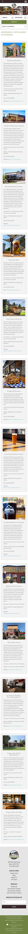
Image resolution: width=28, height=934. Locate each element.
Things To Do (14, 873)
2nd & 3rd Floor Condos (14, 893)
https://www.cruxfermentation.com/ (12, 487)
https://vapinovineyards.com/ (15, 726)
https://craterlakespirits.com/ (15, 785)
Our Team (14, 879)
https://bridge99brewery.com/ (15, 419)
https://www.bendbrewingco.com (12, 225)
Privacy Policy (20, 920)
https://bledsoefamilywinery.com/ (12, 613)
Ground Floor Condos (14, 889)
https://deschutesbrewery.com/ (16, 101)
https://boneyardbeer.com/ (14, 290)
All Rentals (14, 886)
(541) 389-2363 (14, 866)
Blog (14, 875)
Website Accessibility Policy (11, 920)
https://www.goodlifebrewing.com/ (12, 556)
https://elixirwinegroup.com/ (15, 669)
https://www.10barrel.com (14, 159)
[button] (25, 1)
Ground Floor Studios (14, 891)
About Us (14, 877)
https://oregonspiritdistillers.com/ (16, 839)
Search (14, 22)
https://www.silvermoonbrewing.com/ (13, 351)
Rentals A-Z (14, 922)
